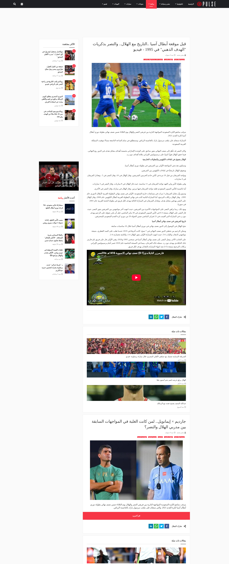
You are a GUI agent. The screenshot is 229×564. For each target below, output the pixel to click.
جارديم (160, 437)
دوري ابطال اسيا (179, 59)
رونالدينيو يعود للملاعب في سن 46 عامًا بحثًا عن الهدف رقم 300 (53, 114)
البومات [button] (122, 4)
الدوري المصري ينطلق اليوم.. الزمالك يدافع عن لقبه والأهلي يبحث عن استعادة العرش (52, 99)
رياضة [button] (154, 4)
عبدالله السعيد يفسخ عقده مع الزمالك (171, 403)
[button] (166, 317)
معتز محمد (180, 55)
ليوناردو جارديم (142, 437)
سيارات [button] (133, 4)
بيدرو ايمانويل (152, 437)
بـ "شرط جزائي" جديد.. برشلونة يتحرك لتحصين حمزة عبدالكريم (52, 267)
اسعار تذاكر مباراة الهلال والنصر (153, 59)
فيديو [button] (112, 4)
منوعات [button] (144, 4)
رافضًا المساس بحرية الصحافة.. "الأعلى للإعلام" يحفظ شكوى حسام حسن (53, 237)
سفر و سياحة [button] (166, 4)
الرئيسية (191, 4)
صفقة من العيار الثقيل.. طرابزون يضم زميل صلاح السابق (54, 69)
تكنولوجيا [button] (179, 4)
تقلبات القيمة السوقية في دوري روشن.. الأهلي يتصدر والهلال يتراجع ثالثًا (53, 252)
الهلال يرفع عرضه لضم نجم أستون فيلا (171, 380)
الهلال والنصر (168, 59)
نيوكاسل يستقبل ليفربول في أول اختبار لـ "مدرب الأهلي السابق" (52, 54)
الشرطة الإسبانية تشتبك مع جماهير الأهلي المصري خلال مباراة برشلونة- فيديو (156, 357)
